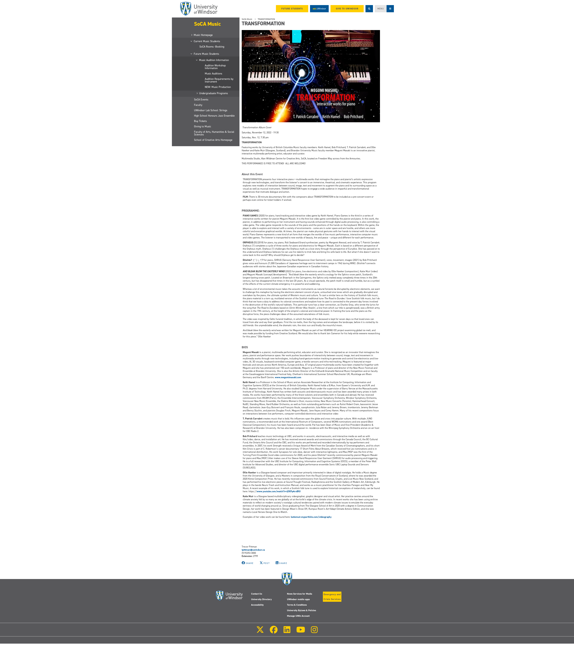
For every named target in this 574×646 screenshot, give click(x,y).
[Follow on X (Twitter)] (260, 631)
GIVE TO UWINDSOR (347, 8)
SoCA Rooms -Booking (211, 46)
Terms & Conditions (297, 604)
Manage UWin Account (298, 615)
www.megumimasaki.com (288, 377)
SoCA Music (207, 24)
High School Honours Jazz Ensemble (214, 115)
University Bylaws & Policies (301, 610)
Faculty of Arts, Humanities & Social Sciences (214, 133)
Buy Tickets (200, 121)
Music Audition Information (214, 60)
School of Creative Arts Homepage (213, 140)
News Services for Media (299, 593)
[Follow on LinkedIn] (287, 631)
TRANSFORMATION (266, 19)
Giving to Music (202, 126)
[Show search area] (369, 8)
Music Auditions (213, 73)
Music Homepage (203, 35)
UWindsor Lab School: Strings (210, 110)
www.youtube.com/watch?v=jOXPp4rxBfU (279, 491)
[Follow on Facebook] (273, 631)
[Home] (198, 9)
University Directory (261, 599)
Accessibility (257, 604)
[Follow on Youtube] (301, 631)
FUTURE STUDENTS (292, 8)
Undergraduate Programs (213, 93)
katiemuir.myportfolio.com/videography (311, 517)
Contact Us (256, 593)
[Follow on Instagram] (314, 631)
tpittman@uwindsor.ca (253, 549)
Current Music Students (207, 41)
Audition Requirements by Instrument (219, 80)
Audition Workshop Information (215, 67)
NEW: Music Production (218, 87)
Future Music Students (206, 54)
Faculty (198, 105)
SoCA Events (201, 99)
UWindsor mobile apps (298, 599)
